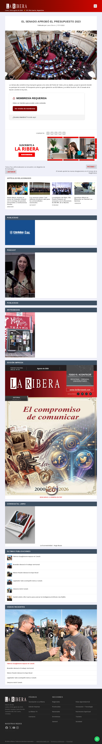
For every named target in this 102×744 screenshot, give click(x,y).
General (55, 721)
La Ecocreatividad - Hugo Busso (51, 545)
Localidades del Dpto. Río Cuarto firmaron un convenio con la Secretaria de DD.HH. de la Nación (61, 200)
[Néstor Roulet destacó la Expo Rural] (9, 573)
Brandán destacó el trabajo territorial (26, 564)
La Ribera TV (33, 712)
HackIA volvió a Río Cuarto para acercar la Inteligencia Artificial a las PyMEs (39, 597)
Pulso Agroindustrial (83, 702)
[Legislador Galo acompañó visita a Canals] (9, 582)
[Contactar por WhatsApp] (97, 739)
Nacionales (56, 712)
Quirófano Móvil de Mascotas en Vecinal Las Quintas (83, 199)
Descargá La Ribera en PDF (51, 497)
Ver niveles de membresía (25, 109)
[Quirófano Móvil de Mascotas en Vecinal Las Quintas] (84, 188)
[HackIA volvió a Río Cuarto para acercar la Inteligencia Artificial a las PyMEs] (9, 598)
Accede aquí (31, 117)
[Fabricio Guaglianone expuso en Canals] (9, 557)
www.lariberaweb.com (42, 741)
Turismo (79, 717)
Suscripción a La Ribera (37, 702)
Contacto (32, 717)
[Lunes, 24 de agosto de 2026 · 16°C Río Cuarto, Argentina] (24, 6)
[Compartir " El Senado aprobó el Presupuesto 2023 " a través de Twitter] (52, 133)
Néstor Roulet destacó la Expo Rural (25, 573)
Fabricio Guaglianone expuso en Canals (26, 556)
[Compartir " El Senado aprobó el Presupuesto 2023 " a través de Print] (64, 133)
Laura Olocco (51, 25)
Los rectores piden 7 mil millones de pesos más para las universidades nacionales (40, 200)
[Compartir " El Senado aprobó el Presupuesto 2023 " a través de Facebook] (48, 133)
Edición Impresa (34, 707)
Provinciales (56, 707)
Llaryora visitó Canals (20, 589)
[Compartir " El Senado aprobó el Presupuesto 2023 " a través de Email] (60, 133)
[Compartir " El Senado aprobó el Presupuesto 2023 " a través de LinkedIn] (56, 133)
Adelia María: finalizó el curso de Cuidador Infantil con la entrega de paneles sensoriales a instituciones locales (17, 201)
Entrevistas (56, 717)
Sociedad (79, 721)
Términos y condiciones (57, 741)
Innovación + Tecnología (84, 707)
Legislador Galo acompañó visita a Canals (27, 581)
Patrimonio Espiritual (83, 712)
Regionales (56, 702)
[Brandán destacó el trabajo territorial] (9, 565)
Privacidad (70, 741)
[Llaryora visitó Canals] (9, 590)
